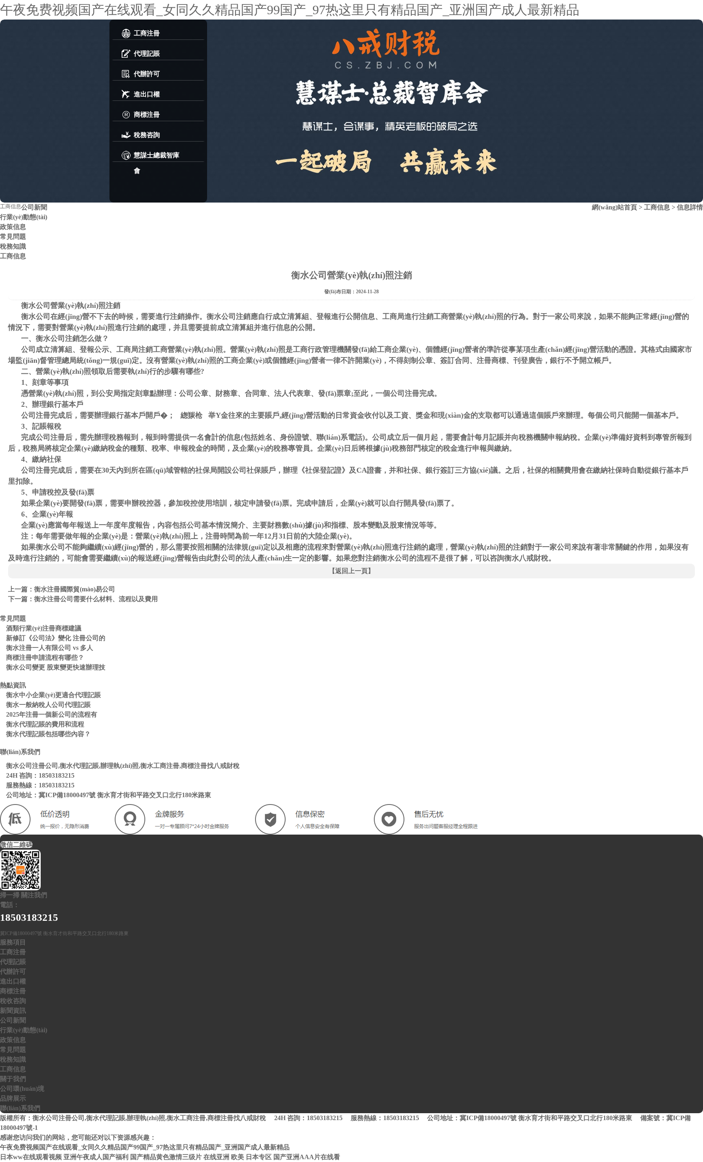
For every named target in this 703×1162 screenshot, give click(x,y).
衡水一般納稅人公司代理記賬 (48, 704)
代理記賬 (13, 961)
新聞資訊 (13, 1010)
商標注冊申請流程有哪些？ (45, 657)
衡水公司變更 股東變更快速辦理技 (55, 667)
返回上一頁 (351, 570)
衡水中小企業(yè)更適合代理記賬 (53, 694)
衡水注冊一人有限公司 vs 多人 (49, 647)
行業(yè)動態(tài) (23, 217)
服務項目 (13, 942)
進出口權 (13, 981)
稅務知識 (13, 246)
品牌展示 (13, 1098)
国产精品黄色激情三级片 (166, 1156)
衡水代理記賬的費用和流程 (45, 724)
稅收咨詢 (13, 1000)
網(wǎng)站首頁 (614, 207)
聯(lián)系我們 (20, 1108)
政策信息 (13, 226)
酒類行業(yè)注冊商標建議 (43, 628)
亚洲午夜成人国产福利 (96, 1156)
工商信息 (13, 256)
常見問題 (13, 236)
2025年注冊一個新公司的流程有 (51, 714)
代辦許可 (13, 971)
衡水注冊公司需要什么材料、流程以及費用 (96, 598)
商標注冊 (13, 991)
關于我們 (13, 1078)
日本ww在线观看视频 (31, 1156)
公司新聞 (34, 207)
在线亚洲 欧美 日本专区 (237, 1156)
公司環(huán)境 (22, 1088)
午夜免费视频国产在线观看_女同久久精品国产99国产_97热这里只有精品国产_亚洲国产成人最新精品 (289, 9)
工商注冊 (13, 951)
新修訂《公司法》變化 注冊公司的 (55, 637)
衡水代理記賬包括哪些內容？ (48, 733)
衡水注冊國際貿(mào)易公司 (74, 589)
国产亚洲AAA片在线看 (306, 1156)
